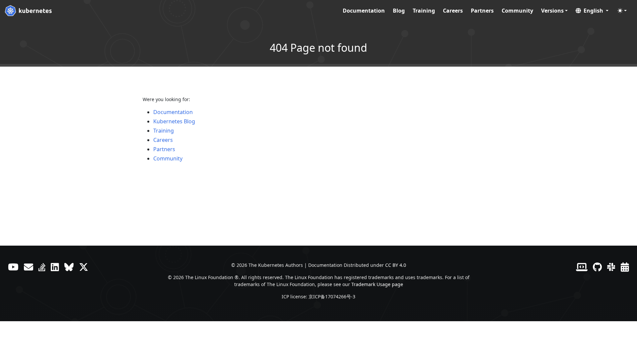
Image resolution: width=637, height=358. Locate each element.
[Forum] (28, 267)
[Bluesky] (69, 267)
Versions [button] (552, 10)
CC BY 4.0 (395, 265)
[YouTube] (13, 267)
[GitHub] (597, 267)
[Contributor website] (582, 267)
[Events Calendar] (625, 267)
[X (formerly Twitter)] (83, 267)
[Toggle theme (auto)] (622, 10)
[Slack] (611, 267)
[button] (592, 10)
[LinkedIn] (55, 267)
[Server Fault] (41, 267)
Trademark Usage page (377, 284)
